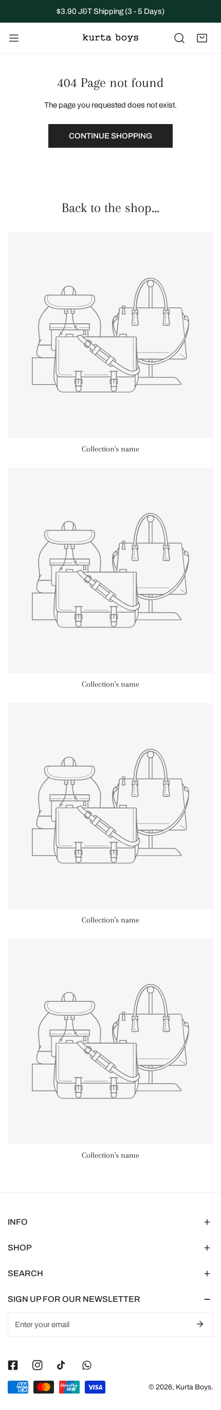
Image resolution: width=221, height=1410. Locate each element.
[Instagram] (37, 1365)
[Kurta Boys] (110, 38)
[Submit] (200, 1324)
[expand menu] (14, 38)
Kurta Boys (193, 1387)
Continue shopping (110, 136)
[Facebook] (13, 1365)
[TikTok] (62, 1365)
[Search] (179, 38)
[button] (202, 38)
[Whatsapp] (87, 1365)
